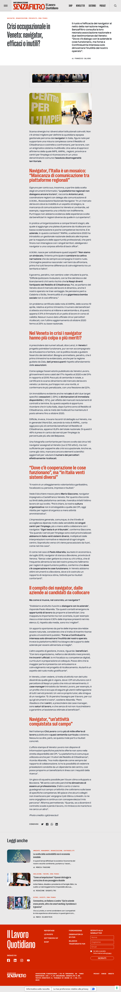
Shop (70, 5)
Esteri (35, 897)
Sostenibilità (69, 851)
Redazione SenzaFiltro (46, 891)
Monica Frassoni (43, 867)
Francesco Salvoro (83, 58)
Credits (111, 974)
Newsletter (80, 5)
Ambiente (36, 851)
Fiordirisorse (75, 931)
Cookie (103, 974)
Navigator (11, 18)
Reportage (49, 931)
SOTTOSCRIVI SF (51, 938)
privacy (108, 953)
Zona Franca (42, 18)
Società (42, 897)
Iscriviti (102, 958)
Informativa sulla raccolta (38, 989)
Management (45, 851)
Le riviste (48, 934)
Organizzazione (21, 18)
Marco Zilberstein (44, 917)
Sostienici (92, 5)
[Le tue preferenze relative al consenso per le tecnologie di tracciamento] (117, 988)
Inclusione (37, 874)
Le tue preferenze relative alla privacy (70, 989)
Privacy (96, 974)
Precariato (33, 18)
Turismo (46, 874)
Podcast (103, 5)
